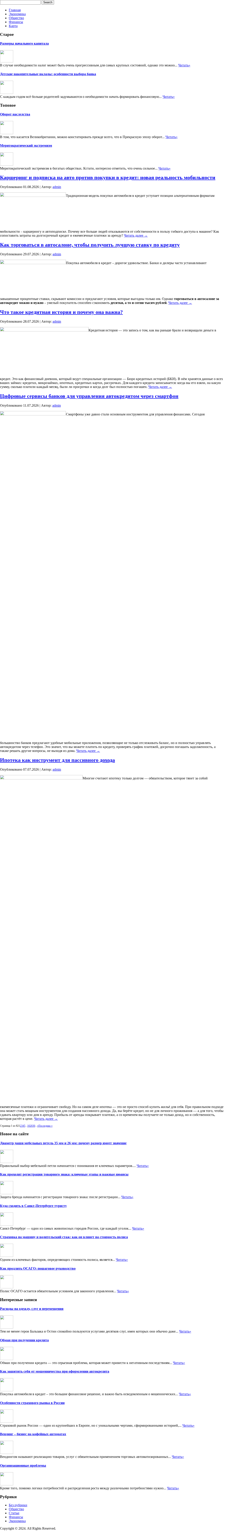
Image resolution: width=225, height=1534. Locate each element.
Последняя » (45, 1125)
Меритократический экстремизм (26, 145)
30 (34, 1125)
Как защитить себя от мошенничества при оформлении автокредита (54, 1371)
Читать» (184, 65)
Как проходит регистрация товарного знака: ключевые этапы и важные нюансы (64, 1174)
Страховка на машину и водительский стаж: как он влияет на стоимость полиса (64, 1237)
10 (28, 1125)
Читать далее (136, 235)
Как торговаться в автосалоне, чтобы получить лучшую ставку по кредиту (90, 245)
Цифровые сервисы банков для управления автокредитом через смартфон (89, 396)
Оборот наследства (15, 114)
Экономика (17, 14)
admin (57, 187)
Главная (15, 10)
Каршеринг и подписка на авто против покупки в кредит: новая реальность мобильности (107, 177)
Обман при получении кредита (24, 1340)
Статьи (14, 1513)
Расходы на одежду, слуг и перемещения (32, 1309)
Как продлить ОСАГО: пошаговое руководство (38, 1268)
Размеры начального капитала (24, 43)
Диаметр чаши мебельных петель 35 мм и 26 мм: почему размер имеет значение (63, 1143)
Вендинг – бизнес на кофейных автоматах (33, 1434)
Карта (13, 26)
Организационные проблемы (23, 1465)
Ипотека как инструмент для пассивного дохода (57, 760)
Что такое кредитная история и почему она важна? (61, 312)
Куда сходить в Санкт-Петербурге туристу (33, 1206)
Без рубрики (18, 1505)
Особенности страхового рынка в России (32, 1403)
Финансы (16, 22)
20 (31, 1125)
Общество (16, 18)
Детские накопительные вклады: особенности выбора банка (48, 74)
